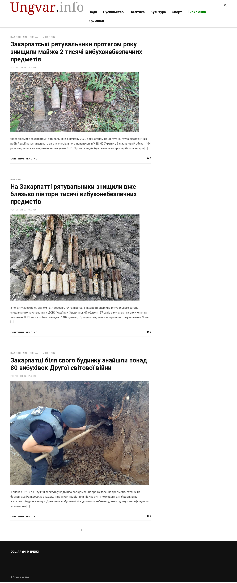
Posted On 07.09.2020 (23, 210)
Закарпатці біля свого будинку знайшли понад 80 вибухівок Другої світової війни (78, 364)
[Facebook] (37, 559)
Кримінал (96, 21)
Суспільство (113, 12)
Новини (50, 37)
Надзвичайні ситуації (25, 37)
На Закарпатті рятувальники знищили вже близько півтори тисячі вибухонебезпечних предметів (73, 194)
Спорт (177, 12)
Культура (158, 12)
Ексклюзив (197, 12)
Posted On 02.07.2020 (23, 376)
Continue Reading (24, 158)
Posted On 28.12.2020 (23, 68)
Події (92, 12)
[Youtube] (44, 559)
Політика (137, 12)
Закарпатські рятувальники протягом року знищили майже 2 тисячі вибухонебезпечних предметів (76, 52)
